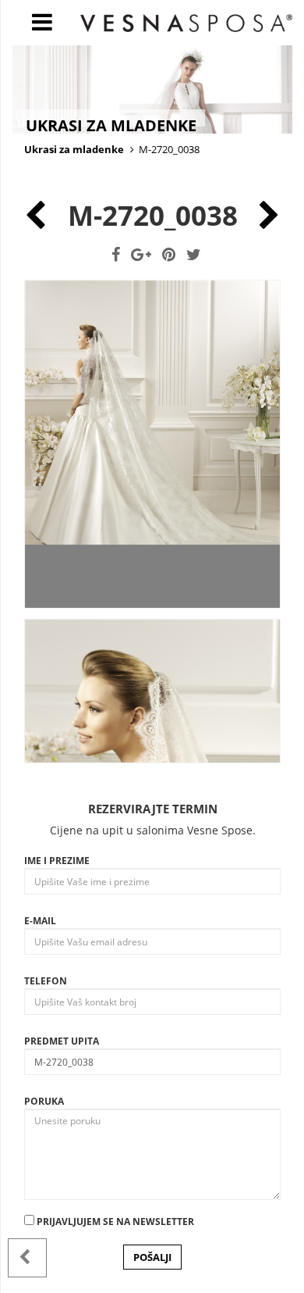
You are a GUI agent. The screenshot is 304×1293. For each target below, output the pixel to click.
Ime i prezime (57, 860)
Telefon (45, 981)
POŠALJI (152, 1257)
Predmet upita (61, 1041)
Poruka (44, 1101)
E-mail (40, 920)
